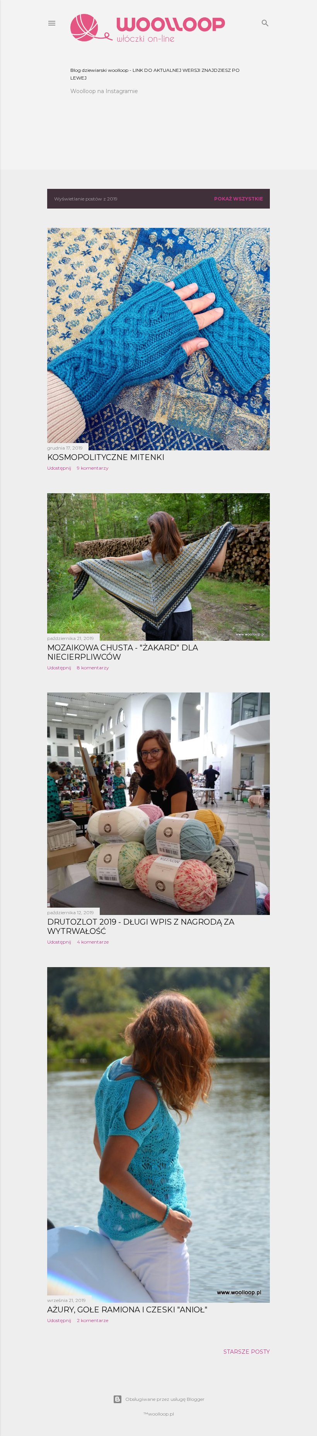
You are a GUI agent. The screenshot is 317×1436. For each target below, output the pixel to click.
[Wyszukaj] (265, 21)
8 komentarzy (93, 667)
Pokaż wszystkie (238, 199)
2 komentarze (92, 1320)
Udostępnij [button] (59, 468)
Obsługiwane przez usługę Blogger (165, 1399)
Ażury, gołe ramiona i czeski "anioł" (127, 1309)
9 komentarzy (93, 468)
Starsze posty (246, 1351)
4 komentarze (93, 942)
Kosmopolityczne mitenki (105, 457)
